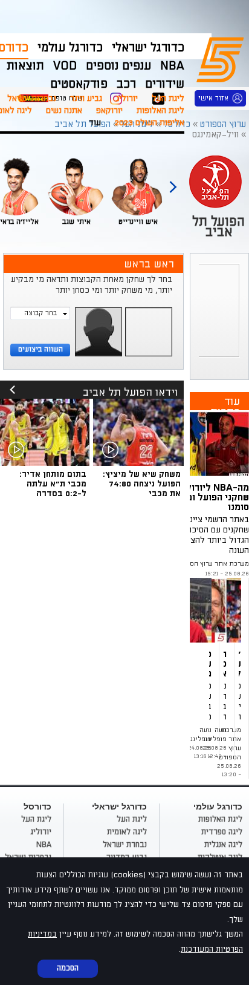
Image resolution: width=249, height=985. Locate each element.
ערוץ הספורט (222, 58)
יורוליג (127, 98)
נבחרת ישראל (125, 844)
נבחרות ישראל (31, 98)
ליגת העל (168, 98)
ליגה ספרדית (221, 832)
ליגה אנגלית (223, 844)
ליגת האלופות (160, 110)
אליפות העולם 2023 (149, 122)
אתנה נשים (64, 110)
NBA (43, 844)
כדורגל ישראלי (148, 47)
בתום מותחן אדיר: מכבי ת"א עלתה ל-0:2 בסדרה (52, 483)
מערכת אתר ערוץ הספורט (212, 564)
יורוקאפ (109, 110)
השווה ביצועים (40, 349)
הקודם (173, 181)
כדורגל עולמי (70, 47)
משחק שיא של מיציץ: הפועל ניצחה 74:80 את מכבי (142, 483)
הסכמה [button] (68, 968)
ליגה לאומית (127, 832)
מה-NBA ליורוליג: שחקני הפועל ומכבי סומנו (210, 497)
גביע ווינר (86, 98)
